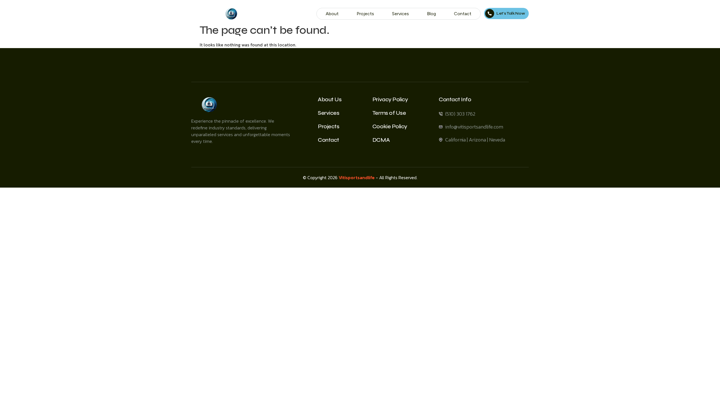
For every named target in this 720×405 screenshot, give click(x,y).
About (332, 13)
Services (400, 13)
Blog (431, 13)
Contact (462, 13)
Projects (365, 13)
